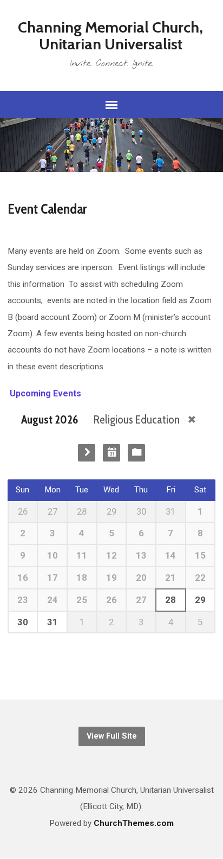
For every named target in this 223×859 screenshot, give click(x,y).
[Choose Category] (136, 452)
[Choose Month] (111, 452)
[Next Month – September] (86, 452)
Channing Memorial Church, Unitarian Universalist (110, 35)
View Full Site (112, 736)
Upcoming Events (44, 393)
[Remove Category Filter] (191, 419)
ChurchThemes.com (134, 823)
